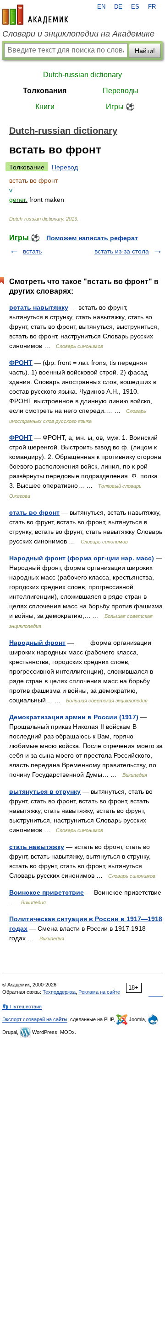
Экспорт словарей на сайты (34, 1019)
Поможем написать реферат (92, 238)
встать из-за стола (121, 251)
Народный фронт (37, 642)
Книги (45, 107)
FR (152, 7)
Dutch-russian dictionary (82, 75)
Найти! (145, 50)
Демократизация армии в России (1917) (73, 717)
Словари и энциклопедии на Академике (78, 33)
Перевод (65, 167)
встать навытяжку (38, 307)
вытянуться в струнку (45, 791)
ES (135, 7)
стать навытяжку (36, 846)
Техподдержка (59, 992)
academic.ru (35, 15)
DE (118, 7)
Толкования (44, 91)
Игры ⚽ (120, 107)
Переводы (120, 91)
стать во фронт (34, 512)
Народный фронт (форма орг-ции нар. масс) (81, 558)
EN (101, 7)
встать (32, 251)
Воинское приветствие (46, 892)
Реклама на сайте (99, 992)
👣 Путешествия (22, 1006)
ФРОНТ (21, 362)
